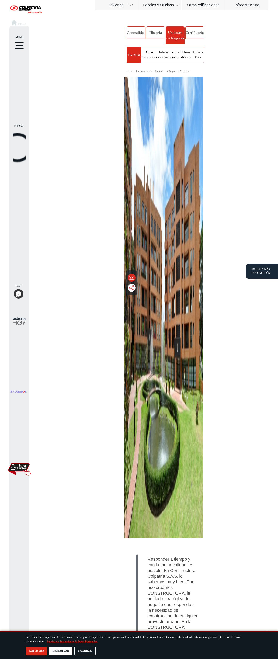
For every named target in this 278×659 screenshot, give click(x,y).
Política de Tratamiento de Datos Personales (72, 641)
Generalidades (136, 32)
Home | (130, 71)
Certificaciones (195, 32)
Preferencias (85, 650)
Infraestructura (247, 5)
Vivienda (133, 55)
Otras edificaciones (203, 5)
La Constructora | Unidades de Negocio (157, 71)
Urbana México (185, 54)
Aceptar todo (36, 650)
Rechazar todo (61, 650)
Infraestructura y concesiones (169, 54)
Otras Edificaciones (150, 54)
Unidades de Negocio (175, 35)
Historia (155, 32)
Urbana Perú (198, 54)
